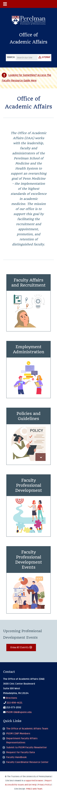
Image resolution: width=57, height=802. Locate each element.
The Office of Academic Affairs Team (27, 728)
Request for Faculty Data (20, 752)
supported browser (34, 780)
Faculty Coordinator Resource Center (27, 762)
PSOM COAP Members (18, 733)
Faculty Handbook (16, 757)
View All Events (19, 647)
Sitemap (45, 57)
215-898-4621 (14, 702)
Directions (11, 698)
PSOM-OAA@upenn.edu (19, 712)
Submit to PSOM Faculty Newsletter (26, 747)
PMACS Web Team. (34, 789)
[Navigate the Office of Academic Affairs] (28, 4)
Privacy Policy (44, 784)
